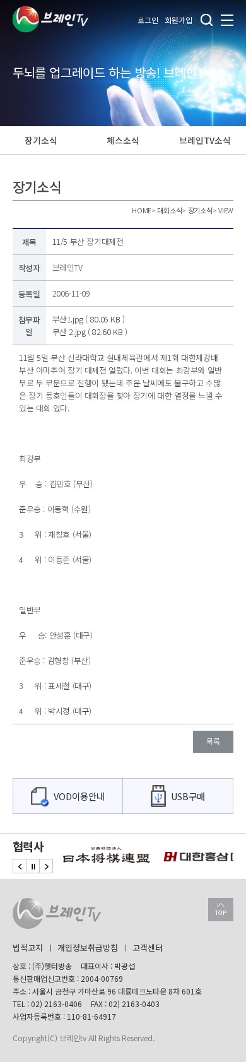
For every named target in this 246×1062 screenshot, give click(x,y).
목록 (213, 741)
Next (46, 866)
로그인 (148, 20)
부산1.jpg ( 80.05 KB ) (88, 319)
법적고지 (28, 947)
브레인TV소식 (204, 140)
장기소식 (41, 140)
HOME (141, 210)
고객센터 (147, 947)
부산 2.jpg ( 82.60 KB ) (89, 332)
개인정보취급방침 (87, 947)
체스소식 (123, 140)
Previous (19, 866)
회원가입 (178, 20)
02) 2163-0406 (56, 1003)
